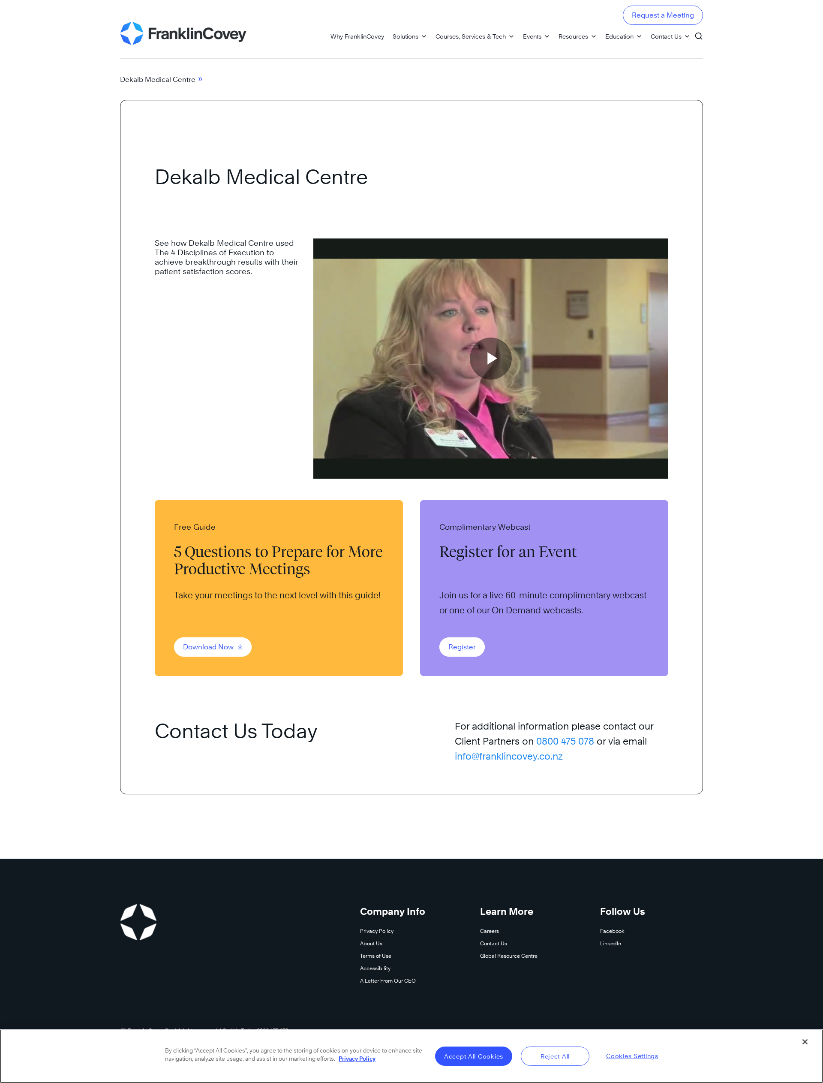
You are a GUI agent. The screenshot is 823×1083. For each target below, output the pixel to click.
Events (532, 36)
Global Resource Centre (509, 956)
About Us (371, 943)
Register (462, 647)
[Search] (698, 32)
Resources (573, 36)
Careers (489, 931)
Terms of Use (375, 956)
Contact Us (666, 36)
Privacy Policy (376, 931)
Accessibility (375, 968)
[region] (411, 1056)
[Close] (805, 1041)
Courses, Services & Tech (471, 36)
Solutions (405, 36)
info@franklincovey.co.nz (509, 756)
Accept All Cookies (473, 1056)
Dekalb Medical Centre (157, 79)
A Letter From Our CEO (388, 980)
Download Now (209, 647)
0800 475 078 (565, 741)
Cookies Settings (632, 1055)
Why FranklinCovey (357, 36)
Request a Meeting (663, 15)
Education (619, 36)
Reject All (555, 1056)
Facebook (612, 931)
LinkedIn (610, 943)
